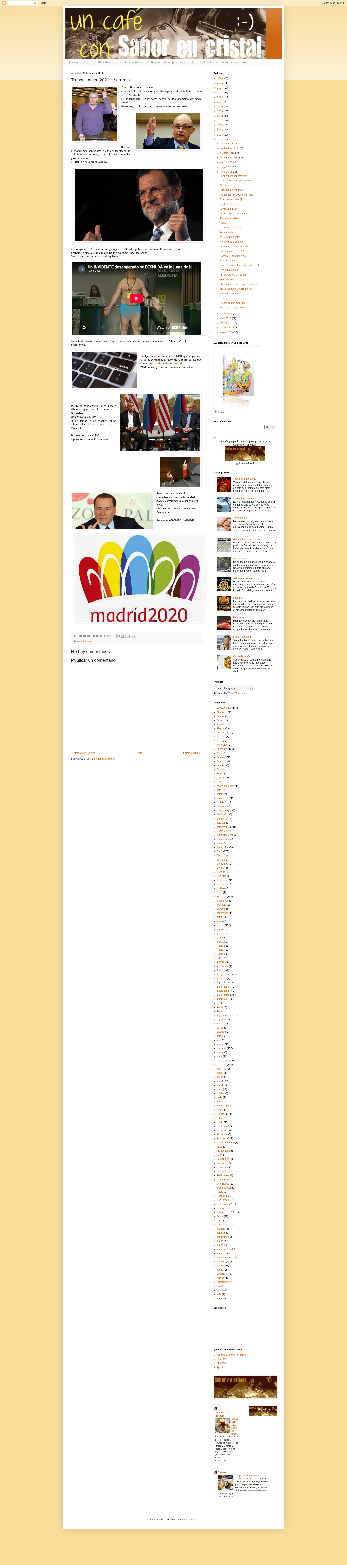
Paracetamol (224, 1150)
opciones (222, 1126)
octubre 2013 (227, 153)
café (219, 790)
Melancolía (223, 1060)
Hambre (221, 954)
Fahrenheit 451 (228, 260)
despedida (222, 880)
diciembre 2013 (229, 143)
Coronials (222, 831)
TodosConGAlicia (226, 1257)
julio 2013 (226, 167)
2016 (220, 125)
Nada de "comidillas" (231, 293)
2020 (220, 106)
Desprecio (222, 884)
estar (219, 917)
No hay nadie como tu (232, 241)
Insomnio (222, 999)
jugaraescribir (224, 1015)
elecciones (223, 900)
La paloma (239, 558)
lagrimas (221, 1019)
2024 (220, 87)
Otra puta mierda (229, 270)
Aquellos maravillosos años (235, 246)
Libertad (221, 1031)
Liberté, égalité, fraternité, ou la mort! (239, 265)
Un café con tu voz (80, 62)
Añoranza (222, 749)
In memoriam (224, 986)
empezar (221, 904)
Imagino (237, 597)
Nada (223, 223)
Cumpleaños (224, 839)
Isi (218, 1003)
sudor (220, 1241)
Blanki (220, 773)
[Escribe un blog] (122, 636)
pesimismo (223, 1167)
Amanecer (222, 732)
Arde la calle (226, 232)
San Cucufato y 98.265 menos (236, 288)
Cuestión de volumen (231, 190)
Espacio (221, 908)
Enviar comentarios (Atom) (101, 758)
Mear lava (238, 617)
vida (219, 1294)
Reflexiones (223, 1204)
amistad (221, 736)
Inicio (139, 753)
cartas (220, 794)
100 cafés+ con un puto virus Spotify (171, 62)
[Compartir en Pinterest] (134, 636)
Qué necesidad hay (243, 498)
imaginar (221, 978)
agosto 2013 (227, 162)
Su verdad (225, 185)
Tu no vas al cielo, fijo (231, 199)
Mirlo (219, 1089)
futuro (220, 929)
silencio (221, 1228)
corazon (221, 822)
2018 (220, 116)
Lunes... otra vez (229, 298)
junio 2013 (226, 172)
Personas (222, 1163)
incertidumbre (224, 990)
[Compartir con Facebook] (130, 636)
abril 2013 (226, 318)
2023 (220, 92)
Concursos (223, 814)
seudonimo (223, 1224)
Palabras (222, 1138)
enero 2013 (226, 332)
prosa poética (224, 1187)
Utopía (220, 1265)
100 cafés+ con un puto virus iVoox (120, 62)
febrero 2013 (227, 327)
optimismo (222, 1130)
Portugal (221, 1171)
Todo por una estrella (244, 478)
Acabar (221, 716)
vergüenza (222, 1282)
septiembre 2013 (229, 157)
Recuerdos (223, 1200)
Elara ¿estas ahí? (242, 636)
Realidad (222, 1196)
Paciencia (222, 1134)
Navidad (221, 1101)
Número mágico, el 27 (232, 251)
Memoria (221, 1064)
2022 (220, 97)
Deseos (221, 872)
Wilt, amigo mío (228, 279)
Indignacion (223, 995)
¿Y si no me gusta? (230, 237)
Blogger (193, 1519)
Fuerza (220, 925)
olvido (220, 1122)
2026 (220, 78)
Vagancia (222, 1273)
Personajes (223, 1159)
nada (219, 1097)
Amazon (221, 1363)
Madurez (221, 1048)
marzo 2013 (227, 323)
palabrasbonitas (225, 1142)
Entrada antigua (192, 753)
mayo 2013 (226, 313)
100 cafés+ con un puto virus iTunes (223, 62)
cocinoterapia (224, 810)
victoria (221, 1290)
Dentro (220, 867)
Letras (220, 1027)
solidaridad (223, 1237)
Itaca (219, 1007)
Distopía (221, 888)
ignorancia (222, 966)
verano (220, 1278)
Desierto (221, 876)
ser (218, 1220)
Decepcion (223, 847)
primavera (222, 1179)
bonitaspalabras (225, 786)
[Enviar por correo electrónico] (118, 636)
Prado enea (223, 1175)
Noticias (87, 641)
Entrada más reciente (83, 753)
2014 (220, 134)
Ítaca (219, 1011)
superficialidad (225, 1249)
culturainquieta (225, 835)
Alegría (221, 728)
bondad (221, 777)
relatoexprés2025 (226, 1212)
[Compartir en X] (126, 636)
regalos (221, 1208)
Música (221, 1093)
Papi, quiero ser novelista (233, 176)
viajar (220, 1286)
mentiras (221, 1068)
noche (220, 1109)
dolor (219, 892)
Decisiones (223, 855)
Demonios (222, 863)
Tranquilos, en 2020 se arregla (236, 194)
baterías (221, 765)
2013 (220, 139)
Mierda (220, 1081)
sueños (221, 1245)
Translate (240, 693)
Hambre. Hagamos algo (233, 256)
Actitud (220, 720)
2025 (220, 83)
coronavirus (223, 827)
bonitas (221, 781)
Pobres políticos (228, 209)
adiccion (221, 724)
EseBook (222, 1359)
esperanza (222, 913)
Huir (219, 958)
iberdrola (222, 962)
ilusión (220, 970)
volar (219, 1298)
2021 (220, 102)
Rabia (220, 1191)
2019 (220, 111)
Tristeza (221, 1261)
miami (220, 1072)
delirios (221, 859)
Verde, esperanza (229, 204)
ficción (220, 921)
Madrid (220, 1044)
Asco (219, 753)
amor (219, 740)
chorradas (222, 806)
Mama (220, 1052)
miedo (220, 1077)
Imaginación (223, 974)
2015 (220, 130)
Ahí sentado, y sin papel (233, 274)
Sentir (220, 1216)
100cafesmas (224, 707)
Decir (219, 851)
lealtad (220, 1023)
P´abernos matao (229, 218)
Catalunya (222, 798)
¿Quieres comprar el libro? (231, 1355)
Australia (221, 757)
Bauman (221, 769)
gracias (221, 941)
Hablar (220, 949)
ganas (220, 937)
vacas (220, 1269)
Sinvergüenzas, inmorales (234, 307)
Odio (219, 1118)
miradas (221, 1085)
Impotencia (223, 982)
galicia (220, 933)
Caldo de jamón (242, 656)
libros (220, 1036)
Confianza (222, 818)
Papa (219, 1146)
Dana (220, 843)
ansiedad (222, 744)
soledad (221, 1232)
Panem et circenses (230, 227)
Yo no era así (240, 518)
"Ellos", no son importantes (234, 213)
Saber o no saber (242, 578)
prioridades (223, 1183)
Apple (220, 1367)
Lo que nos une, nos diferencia (236, 180)
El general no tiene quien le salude (239, 284)
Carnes (222, 1472)
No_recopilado (225, 1105)
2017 (220, 120)
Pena (219, 1155)
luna (219, 1040)
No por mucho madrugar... (234, 303)
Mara (219, 1056)
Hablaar (221, 945)
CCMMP (221, 802)
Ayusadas (222, 761)
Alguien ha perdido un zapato (249, 539)
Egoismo (221, 896)
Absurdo (221, 712)
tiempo (220, 1253)
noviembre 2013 (229, 148)
